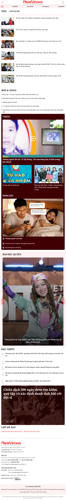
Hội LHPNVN (21, 489)
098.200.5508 (19, 470)
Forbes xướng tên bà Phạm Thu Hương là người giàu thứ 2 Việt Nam (28, 361)
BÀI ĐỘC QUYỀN (12, 254)
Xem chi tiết (9, 421)
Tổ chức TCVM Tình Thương (38, 492)
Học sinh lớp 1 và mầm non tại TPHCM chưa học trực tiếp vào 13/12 (38, 41)
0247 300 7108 (21, 475)
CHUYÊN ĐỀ (61, 6)
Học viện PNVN (24, 492)
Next (63, 301)
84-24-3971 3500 (13, 460)
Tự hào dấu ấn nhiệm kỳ (11, 185)
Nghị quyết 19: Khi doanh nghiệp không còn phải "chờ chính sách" (28, 381)
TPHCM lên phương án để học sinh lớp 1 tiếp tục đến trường (36, 53)
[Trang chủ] (2, 7)
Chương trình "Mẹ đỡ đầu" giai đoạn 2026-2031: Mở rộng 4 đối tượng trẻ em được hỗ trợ (34, 355)
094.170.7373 (15, 462)
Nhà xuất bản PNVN (41, 489)
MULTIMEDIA (45, 6)
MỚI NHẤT (15, 6)
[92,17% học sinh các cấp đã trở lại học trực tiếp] (7, 33)
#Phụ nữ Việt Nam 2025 (32, 431)
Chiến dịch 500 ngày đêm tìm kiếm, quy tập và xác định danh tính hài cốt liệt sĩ (32, 394)
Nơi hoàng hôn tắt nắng (13, 247)
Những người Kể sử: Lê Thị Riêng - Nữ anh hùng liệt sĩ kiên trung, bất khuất (31, 160)
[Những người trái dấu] (33, 218)
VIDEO (6, 116)
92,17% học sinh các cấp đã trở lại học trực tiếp (32, 30)
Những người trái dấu (10, 102)
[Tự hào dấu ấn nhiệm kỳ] (17, 174)
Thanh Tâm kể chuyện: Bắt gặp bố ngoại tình (20, 243)
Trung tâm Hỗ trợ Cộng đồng (56, 489)
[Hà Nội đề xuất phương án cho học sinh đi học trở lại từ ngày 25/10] (7, 79)
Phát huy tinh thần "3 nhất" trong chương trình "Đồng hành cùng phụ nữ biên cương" (48, 187)
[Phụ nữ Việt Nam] (11, 443)
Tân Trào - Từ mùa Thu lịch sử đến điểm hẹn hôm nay (20, 94)
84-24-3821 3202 (27, 460)
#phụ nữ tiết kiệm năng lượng (11, 431)
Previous (2, 301)
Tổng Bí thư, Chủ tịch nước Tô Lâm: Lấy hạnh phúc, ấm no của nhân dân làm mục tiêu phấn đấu (33, 111)
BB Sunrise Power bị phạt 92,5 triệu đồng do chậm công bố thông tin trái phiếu (32, 367)
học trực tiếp (15, 11)
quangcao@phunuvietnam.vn (20, 472)
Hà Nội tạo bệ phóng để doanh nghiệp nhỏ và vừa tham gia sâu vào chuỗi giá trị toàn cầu (34, 374)
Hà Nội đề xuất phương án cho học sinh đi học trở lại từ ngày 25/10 (38, 76)
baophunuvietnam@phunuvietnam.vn (15, 464)
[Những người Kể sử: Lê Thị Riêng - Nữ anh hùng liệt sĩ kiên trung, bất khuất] (33, 139)
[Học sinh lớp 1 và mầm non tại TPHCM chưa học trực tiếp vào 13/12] (7, 44)
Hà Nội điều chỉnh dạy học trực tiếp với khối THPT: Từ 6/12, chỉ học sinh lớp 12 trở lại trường (40, 65)
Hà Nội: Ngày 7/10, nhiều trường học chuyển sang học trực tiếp (37, 18)
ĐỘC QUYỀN (30, 6)
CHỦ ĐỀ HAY (8, 427)
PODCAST (8, 195)
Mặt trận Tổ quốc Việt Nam (9, 489)
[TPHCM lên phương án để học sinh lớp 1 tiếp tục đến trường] (7, 56)
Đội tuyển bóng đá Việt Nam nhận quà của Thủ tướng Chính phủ (24, 98)
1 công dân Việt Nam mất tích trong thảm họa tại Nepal (21, 106)
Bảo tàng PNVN (30, 489)
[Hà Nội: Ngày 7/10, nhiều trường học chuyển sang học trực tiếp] (7, 21)
